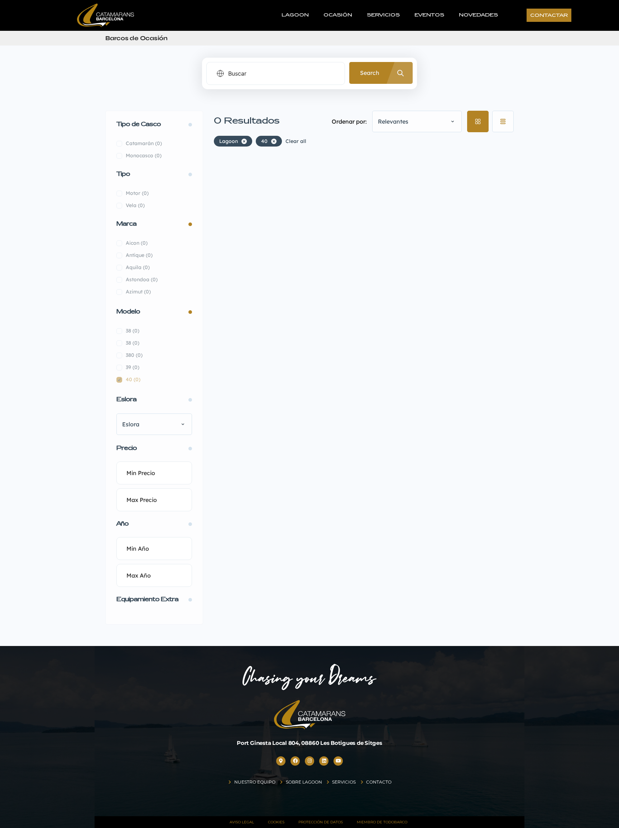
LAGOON (295, 15)
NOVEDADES (478, 15)
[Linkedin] (323, 761)
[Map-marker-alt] (280, 761)
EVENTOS (429, 15)
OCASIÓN (337, 15)
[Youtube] (338, 761)
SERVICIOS (383, 15)
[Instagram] (309, 761)
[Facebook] (295, 761)
